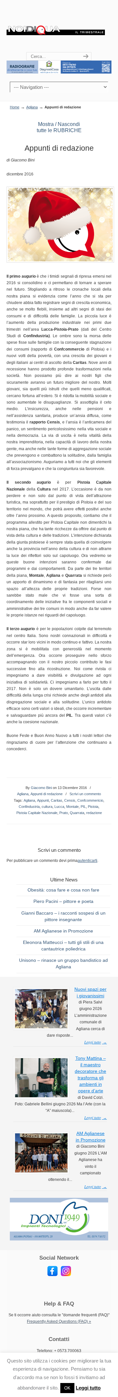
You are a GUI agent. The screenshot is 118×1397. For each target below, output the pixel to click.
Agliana (32, 107)
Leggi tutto (88, 1387)
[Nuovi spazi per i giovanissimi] (41, 1027)
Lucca (59, 807)
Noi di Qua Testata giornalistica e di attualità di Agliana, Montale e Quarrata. (56, 26)
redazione (94, 813)
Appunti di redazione (46, 794)
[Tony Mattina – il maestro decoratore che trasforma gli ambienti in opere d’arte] (41, 1096)
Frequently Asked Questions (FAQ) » (59, 1321)
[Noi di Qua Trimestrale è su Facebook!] (52, 1275)
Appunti (43, 800)
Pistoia (93, 807)
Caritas (56, 800)
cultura (47, 807)
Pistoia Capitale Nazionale (36, 813)
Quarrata (77, 813)
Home (14, 107)
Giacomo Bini (41, 788)
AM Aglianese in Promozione (63, 931)
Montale (72, 807)
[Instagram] (66, 1275)
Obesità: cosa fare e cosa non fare (63, 889)
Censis (69, 800)
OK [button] (67, 1388)
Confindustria (29, 807)
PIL (83, 807)
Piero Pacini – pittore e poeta (63, 901)
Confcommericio (90, 800)
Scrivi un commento (85, 794)
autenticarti (87, 860)
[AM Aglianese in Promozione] (41, 1171)
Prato (63, 813)
